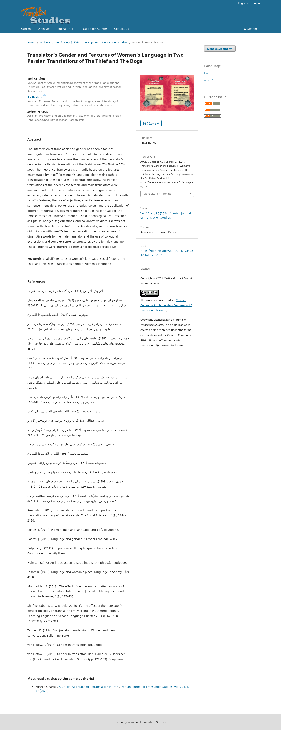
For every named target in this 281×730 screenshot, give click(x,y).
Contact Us (121, 29)
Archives (44, 29)
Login (256, 3)
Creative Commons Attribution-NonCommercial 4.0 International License (166, 305)
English (209, 73)
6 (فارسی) (152, 123)
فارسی (208, 79)
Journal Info (65, 29)
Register (243, 3)
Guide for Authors (95, 29)
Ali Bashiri (37, 97)
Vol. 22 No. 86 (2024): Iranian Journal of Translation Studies (91, 42)
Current (26, 29)
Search (252, 29)
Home (31, 42)
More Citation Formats (157, 194)
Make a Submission (220, 48)
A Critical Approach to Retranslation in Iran (89, 687)
